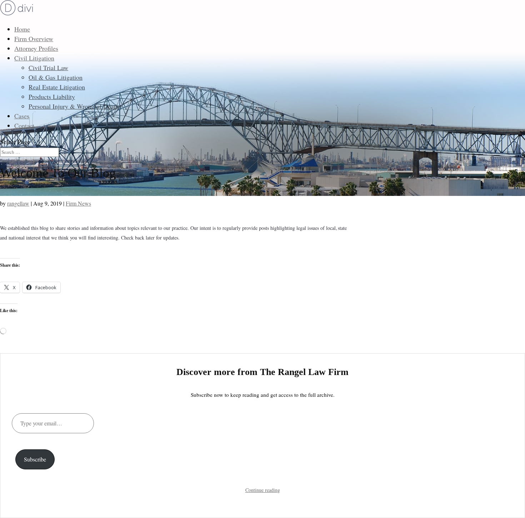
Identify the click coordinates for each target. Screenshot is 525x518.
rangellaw (18, 203)
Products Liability (52, 96)
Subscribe (35, 459)
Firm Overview (33, 38)
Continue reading (262, 490)
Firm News (78, 203)
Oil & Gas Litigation (55, 77)
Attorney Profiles (36, 48)
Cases (21, 116)
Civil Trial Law (48, 67)
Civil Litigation (34, 58)
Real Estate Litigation (57, 87)
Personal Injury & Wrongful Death (74, 106)
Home (22, 29)
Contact (24, 125)
